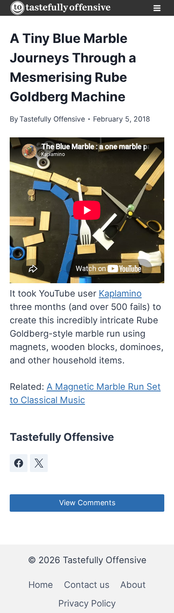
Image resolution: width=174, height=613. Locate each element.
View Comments (87, 502)
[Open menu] (156, 8)
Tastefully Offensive (52, 119)
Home (40, 584)
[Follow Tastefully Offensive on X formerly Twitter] (39, 463)
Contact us (87, 584)
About (133, 584)
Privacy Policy (87, 603)
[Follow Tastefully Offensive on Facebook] (19, 463)
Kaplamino (120, 293)
